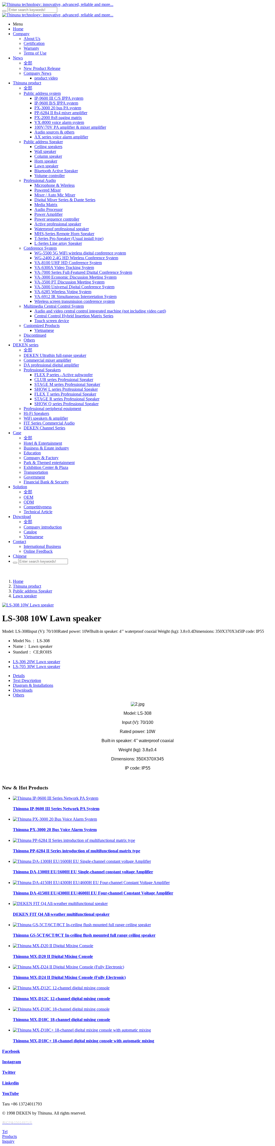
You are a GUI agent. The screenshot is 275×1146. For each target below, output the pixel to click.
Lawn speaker (25, 596)
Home (18, 581)
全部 (28, 63)
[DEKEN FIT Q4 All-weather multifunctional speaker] (60, 903)
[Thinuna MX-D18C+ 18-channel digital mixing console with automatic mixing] (82, 1030)
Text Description (27, 680)
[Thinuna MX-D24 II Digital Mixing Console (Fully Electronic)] (68, 967)
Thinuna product (27, 586)
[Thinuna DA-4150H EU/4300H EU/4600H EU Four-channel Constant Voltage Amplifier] (91, 882)
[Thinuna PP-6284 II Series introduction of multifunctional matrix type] (74, 840)
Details (19, 675)
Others (18, 695)
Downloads (22, 690)
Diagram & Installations (33, 685)
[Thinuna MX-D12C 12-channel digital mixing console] (61, 988)
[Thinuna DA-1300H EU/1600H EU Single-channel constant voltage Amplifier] (82, 861)
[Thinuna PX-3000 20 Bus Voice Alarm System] (55, 819)
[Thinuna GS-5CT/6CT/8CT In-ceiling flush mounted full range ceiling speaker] (82, 924)
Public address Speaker (32, 591)
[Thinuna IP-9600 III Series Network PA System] (55, 798)
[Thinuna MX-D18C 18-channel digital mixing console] (61, 1009)
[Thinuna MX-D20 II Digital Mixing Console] (53, 945)
